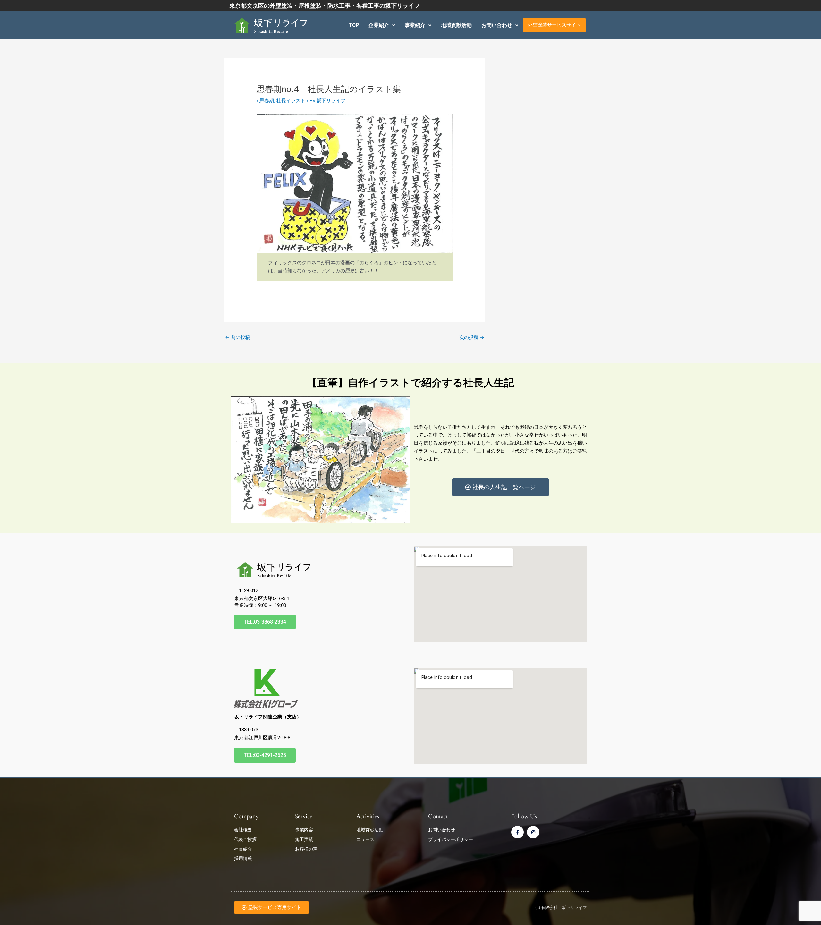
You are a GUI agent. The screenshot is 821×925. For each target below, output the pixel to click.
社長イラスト (290, 101)
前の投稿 (237, 337)
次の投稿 (471, 337)
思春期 (266, 101)
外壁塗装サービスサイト (554, 25)
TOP (354, 25)
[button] (382, 25)
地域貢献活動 (456, 25)
